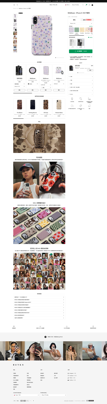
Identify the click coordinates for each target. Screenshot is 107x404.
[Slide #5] (60, 57)
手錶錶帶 (15, 382)
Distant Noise (59, 112)
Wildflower (32, 78)
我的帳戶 (42, 373)
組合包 (28, 384)
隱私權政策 (71, 400)
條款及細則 (66, 400)
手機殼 (14, 373)
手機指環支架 (15, 375)
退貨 (41, 380)
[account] (89, 5)
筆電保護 (28, 380)
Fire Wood (19, 112)
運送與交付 (42, 377)
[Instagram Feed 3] (92, 350)
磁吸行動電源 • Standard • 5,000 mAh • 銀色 (46, 81)
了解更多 (90, 37)
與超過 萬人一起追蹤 (55, 336)
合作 (55, 375)
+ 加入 (90, 70)
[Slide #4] (59, 57)
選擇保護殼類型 (72, 37)
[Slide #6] (61, 57)
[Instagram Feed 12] (34, 350)
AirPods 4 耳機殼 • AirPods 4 (59, 80)
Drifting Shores (33, 112)
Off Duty (46, 112)
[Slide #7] (62, 57)
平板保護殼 (29, 377)
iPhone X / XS (15, 8)
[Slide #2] (57, 57)
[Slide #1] (56, 57)
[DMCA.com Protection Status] (90, 400)
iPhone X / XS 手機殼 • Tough (19, 114)
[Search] (17, 5)
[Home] (53, 4)
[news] (86, 5)
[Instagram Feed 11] (15, 350)
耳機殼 (14, 377)
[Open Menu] (14, 5)
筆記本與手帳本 (30, 382)
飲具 (28, 375)
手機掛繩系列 (15, 384)
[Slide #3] (58, 57)
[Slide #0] (55, 57)
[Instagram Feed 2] (72, 350)
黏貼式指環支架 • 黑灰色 (32, 80)
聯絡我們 (42, 375)
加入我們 (56, 377)
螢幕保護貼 (19, 78)
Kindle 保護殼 (15, 380)
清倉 (14, 389)
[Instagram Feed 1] (53, 350)
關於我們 (56, 373)
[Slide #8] (63, 57)
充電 (28, 373)
